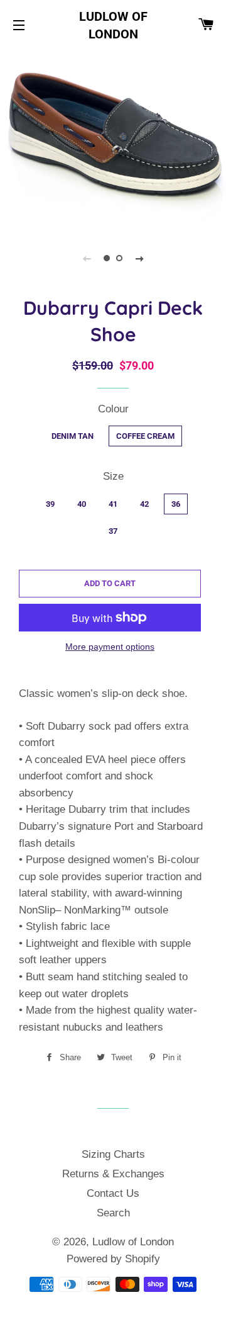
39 (50, 504)
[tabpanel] (113, 138)
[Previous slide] (86, 258)
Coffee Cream (145, 436)
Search (113, 1213)
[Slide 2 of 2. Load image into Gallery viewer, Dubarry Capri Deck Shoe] (119, 258)
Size (113, 476)
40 (81, 504)
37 (113, 531)
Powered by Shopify (113, 1259)
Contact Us (113, 1193)
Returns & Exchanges (113, 1174)
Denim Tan (72, 436)
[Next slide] (139, 258)
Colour (113, 409)
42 (144, 504)
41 (113, 504)
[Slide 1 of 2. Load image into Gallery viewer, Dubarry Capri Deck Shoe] (106, 258)
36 (175, 504)
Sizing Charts (113, 1154)
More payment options (109, 647)
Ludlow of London (113, 25)
